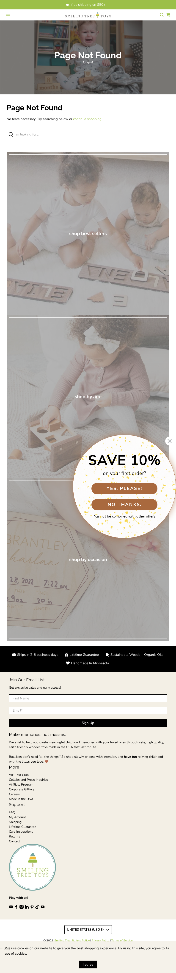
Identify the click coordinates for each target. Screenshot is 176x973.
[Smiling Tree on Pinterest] (32, 908)
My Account (17, 817)
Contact (14, 841)
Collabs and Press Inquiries (28, 780)
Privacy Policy (100, 940)
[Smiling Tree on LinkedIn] (27, 908)
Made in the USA (21, 799)
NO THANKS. (124, 504)
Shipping (15, 822)
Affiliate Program (21, 784)
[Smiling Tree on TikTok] (37, 908)
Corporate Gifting (21, 789)
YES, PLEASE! (124, 488)
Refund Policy (81, 940)
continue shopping (87, 119)
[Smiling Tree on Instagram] (21, 908)
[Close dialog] (169, 441)
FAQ (12, 812)
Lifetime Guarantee (22, 827)
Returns (14, 836)
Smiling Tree (62, 940)
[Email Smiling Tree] (11, 908)
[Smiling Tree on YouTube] (43, 908)
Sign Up (88, 723)
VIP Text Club (19, 775)
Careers (14, 794)
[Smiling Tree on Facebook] (16, 908)
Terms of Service (122, 940)
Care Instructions (21, 831)
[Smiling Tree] (88, 15)
